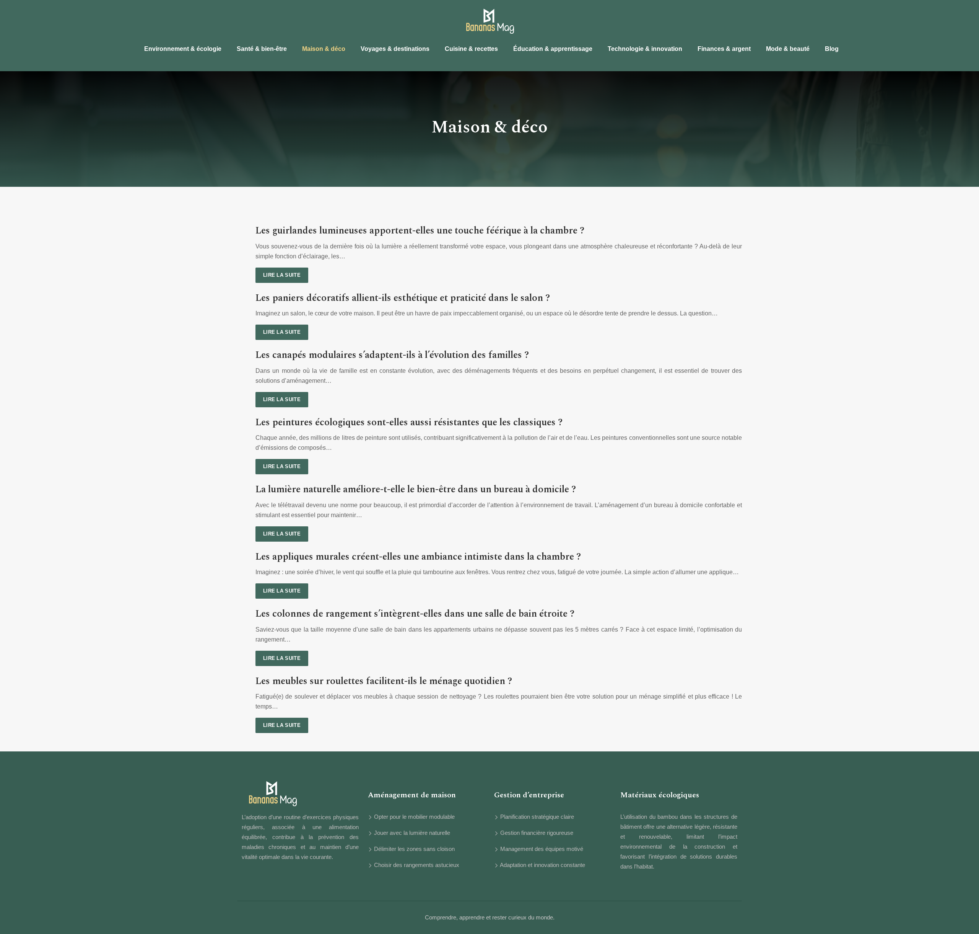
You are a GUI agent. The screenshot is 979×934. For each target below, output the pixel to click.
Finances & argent (724, 49)
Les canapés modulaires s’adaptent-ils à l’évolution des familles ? (392, 355)
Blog (832, 49)
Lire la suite (282, 275)
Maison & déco (323, 49)
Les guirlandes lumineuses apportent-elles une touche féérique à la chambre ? (419, 231)
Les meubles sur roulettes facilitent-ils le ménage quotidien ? (383, 681)
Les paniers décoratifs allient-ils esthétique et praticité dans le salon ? (402, 298)
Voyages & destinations (395, 49)
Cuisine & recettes (471, 49)
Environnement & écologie (182, 49)
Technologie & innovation (645, 49)
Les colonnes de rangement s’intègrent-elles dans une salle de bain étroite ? (414, 614)
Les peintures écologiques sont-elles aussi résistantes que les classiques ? (409, 422)
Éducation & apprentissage (552, 49)
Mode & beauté (788, 49)
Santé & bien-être (262, 49)
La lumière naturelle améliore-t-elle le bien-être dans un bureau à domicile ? (415, 489)
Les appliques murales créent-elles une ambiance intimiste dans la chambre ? (418, 557)
